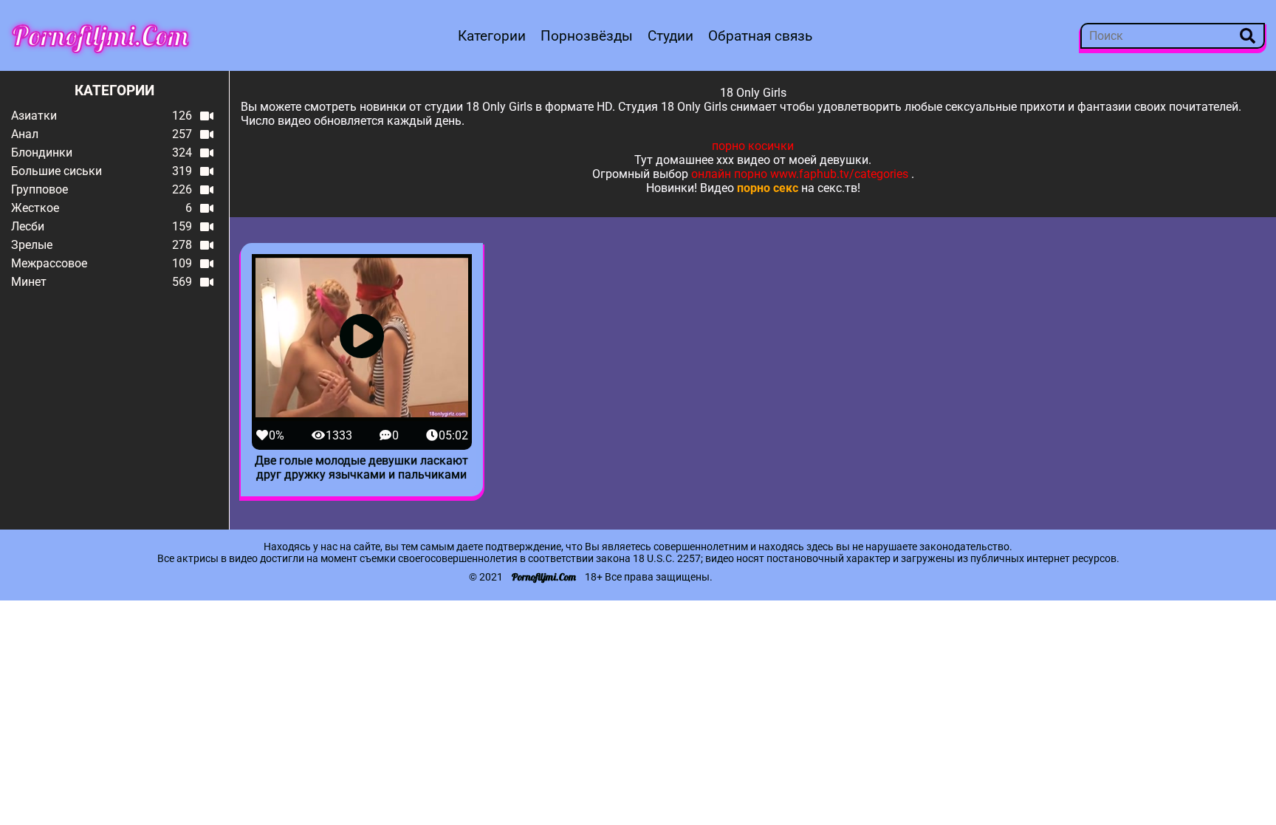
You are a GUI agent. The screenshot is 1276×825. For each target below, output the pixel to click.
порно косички (753, 146)
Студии (670, 35)
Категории (492, 35)
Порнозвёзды (587, 35)
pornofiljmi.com (100, 35)
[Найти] (1247, 36)
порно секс (767, 188)
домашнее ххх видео (713, 160)
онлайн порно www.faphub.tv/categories (799, 174)
